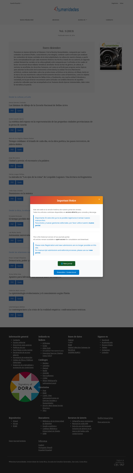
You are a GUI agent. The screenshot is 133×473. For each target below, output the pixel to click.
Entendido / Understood (66, 272)
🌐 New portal (66, 263)
